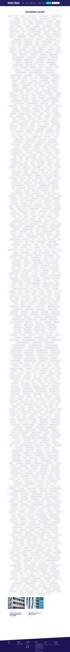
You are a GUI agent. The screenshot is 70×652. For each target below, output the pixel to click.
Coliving (31, 203)
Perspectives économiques (37, 432)
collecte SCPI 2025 (56, 203)
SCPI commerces (20, 501)
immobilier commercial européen (54, 306)
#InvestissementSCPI (28, 75)
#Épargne (37, 44)
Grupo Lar (32, 288)
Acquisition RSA (47, 144)
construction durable (54, 211)
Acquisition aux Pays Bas (31, 139)
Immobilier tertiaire (27, 329)
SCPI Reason (15, 529)
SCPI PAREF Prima (33, 522)
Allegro (40, 157)
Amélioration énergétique (16, 162)
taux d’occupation (52, 563)
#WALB (19, 134)
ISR (44, 363)
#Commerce (12, 36)
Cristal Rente (34, 216)
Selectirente (21, 542)
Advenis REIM (50, 154)
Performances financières (30, 429)
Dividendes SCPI (14, 231)
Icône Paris (35, 298)
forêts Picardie (55, 270)
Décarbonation (32, 218)
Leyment (50, 370)
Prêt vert (39, 447)
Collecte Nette (38, 203)
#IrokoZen (25, 77)
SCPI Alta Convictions (54, 491)
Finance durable (13, 257)
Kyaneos (49, 365)
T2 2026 (35, 560)
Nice (12, 404)
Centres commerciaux (40, 195)
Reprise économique (44, 468)
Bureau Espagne (55, 185)
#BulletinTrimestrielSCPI (31, 29)
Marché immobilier (55, 386)
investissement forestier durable (22, 342)
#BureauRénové (51, 29)
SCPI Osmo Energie (14, 522)
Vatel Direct (13, 586)
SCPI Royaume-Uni (28, 532)
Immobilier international (32, 319)
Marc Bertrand (56, 383)
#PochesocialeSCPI (41, 95)
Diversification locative (42, 226)
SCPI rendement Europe (53, 529)
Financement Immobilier (24, 257)
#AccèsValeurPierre (32, 16)
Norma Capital (43, 404)
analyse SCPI (50, 162)
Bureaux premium (35, 190)
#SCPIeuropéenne (37, 116)
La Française (56, 365)
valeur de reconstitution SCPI (30, 583)
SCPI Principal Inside (47, 527)
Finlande (45, 257)
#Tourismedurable (40, 129)
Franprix (52, 273)
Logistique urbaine (37, 378)
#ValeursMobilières (38, 131)
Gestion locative (27, 280)
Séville (35, 542)
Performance (34, 422)
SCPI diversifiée (14, 506)
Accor (27, 136)
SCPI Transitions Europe (25, 537)
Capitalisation (55, 193)
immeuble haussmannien (45, 301)
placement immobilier (15, 437)
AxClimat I (19, 170)
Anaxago (57, 162)
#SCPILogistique (22, 118)
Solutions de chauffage (15, 550)
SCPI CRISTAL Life (49, 501)
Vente (18, 588)
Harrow (34, 291)
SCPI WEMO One (54, 540)
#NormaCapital (24, 88)
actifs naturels (48, 152)
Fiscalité (58, 257)
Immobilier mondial (47, 322)
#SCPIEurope (29, 116)
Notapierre (15, 406)
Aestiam (14, 157)
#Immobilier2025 (43, 54)
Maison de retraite (14, 383)
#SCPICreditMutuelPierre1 (24, 113)
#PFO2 (27, 93)
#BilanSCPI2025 (19, 26)
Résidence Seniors (54, 468)
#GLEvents (59, 49)
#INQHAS (56, 67)
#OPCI (43, 88)
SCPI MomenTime (23, 519)
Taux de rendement (52, 568)
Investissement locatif (55, 350)
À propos (39, 3)
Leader (53, 368)
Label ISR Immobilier (44, 368)
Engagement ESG (51, 239)
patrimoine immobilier (43, 419)
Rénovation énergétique (16, 468)
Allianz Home (54, 157)
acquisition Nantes (38, 144)
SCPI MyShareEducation (33, 519)
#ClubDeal (29, 34)
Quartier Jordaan (28, 455)
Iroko (33, 363)
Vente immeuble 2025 (46, 588)
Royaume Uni (35, 478)
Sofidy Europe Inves (17, 547)
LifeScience (20, 373)
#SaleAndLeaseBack (25, 108)
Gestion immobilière (56, 278)
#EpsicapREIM (55, 44)
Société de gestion (48, 545)
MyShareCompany (23, 401)
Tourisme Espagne (55, 573)
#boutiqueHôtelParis (13, 29)
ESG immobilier (37, 247)
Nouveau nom (30, 406)
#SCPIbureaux (46, 111)
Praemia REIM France (57, 445)
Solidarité (55, 547)
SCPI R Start (56, 527)
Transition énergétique (25, 578)
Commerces (12, 208)
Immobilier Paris (57, 322)
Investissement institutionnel (42, 350)
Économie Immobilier (40, 234)
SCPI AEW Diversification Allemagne (19, 491)
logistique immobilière (26, 378)
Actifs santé (56, 152)
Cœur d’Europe (24, 203)
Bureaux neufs (18, 190)
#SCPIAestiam (55, 108)
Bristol (41, 180)
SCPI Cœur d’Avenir (14, 499)
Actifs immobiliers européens (16, 152)
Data (23, 3)
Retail (51, 473)
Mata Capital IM (21, 396)
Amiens (25, 162)
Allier (21, 159)
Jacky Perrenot (56, 363)
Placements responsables (43, 437)
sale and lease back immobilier (51, 481)
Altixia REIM (58, 159)
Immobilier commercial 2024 (40, 306)
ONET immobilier (40, 409)
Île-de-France (50, 298)
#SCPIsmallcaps (45, 121)
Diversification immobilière (29, 226)
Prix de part (47, 450)
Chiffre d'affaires (55, 198)
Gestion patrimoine (36, 280)
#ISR (31, 77)
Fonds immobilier (35, 265)
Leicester (59, 368)
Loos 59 (58, 378)
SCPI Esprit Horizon (15, 509)
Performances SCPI (54, 429)
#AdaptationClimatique (44, 18)
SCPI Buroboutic (24, 496)
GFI (49, 280)
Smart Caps (22, 545)
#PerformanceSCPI (13, 93)
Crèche (20, 216)
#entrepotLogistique (28, 44)
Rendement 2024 (19, 463)
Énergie (43, 239)
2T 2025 (51, 134)
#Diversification (39, 39)
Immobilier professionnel (28, 324)
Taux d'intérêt (33, 563)
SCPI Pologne (37, 527)
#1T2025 (16, 16)
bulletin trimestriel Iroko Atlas (18, 185)
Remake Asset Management (46, 460)
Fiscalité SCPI (26, 260)
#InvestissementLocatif (50, 72)
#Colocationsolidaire (56, 34)
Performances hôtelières (43, 429)
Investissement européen (43, 340)
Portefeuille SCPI (55, 442)
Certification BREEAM (51, 195)
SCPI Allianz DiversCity (33, 491)
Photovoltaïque (56, 432)
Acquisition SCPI (56, 144)
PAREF (51, 414)
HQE (11, 298)
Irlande (27, 363)
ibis (22, 298)
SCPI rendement (32, 529)
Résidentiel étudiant (32, 470)
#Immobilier (15, 54)
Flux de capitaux (54, 260)
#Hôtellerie (57, 52)
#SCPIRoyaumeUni (35, 121)
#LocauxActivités (33, 80)
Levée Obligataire (42, 370)
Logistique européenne (15, 378)
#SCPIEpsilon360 (57, 113)
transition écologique (13, 578)
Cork (39, 213)
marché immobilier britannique (40, 388)
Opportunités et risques (25, 411)
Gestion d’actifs (43, 275)
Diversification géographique (16, 226)
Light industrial (28, 373)
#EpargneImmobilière (46, 44)
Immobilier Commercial (27, 306)
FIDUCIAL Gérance (38, 255)
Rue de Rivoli (51, 478)
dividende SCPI (45, 229)
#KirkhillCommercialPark (45, 77)
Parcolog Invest (43, 414)
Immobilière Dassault (28, 332)
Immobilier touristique (52, 329)
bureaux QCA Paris (45, 190)
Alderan (20, 157)
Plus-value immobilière (45, 440)
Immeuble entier (35, 301)
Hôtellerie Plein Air (37, 296)
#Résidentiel (53, 103)
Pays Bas (20, 422)
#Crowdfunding (49, 36)
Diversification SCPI (16, 229)
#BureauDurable (42, 29)
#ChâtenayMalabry (56, 31)
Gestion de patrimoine (14, 278)
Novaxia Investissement (48, 406)
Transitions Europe (48, 578)
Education (42, 236)
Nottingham (22, 406)
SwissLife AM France (16, 560)
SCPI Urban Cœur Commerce (19, 540)
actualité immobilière (33, 154)
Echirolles (21, 234)
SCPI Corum (28, 501)
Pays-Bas (26, 422)
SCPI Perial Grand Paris (55, 522)
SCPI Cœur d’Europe (24, 499)
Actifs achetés (26, 149)
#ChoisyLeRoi (21, 34)
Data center (24, 218)
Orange (58, 411)
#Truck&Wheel (49, 129)
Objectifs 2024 (12, 409)
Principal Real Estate (29, 450)
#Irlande (13, 77)
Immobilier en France (14, 314)
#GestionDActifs (51, 49)
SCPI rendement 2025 (42, 529)
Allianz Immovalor (13, 159)
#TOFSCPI (21, 129)
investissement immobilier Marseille (34, 347)
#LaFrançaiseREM (56, 77)
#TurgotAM (57, 129)
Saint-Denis (58, 478)
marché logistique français (41, 391)
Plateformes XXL (18, 440)
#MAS (35, 85)
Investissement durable (14, 340)
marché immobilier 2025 (16, 388)
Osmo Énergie (12, 414)
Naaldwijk (32, 401)
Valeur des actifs (42, 583)
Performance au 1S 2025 (44, 422)
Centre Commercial (29, 195)
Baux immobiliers (16, 175)
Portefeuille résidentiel (44, 442)
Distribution (55, 221)
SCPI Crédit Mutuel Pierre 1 (38, 501)
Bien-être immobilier (53, 175)
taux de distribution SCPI (41, 568)
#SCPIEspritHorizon (20, 116)
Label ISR (36, 368)
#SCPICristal (34, 113)
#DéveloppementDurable (28, 39)
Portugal (11, 445)
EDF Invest (57, 234)
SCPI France (48, 509)
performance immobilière (54, 424)
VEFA (19, 586)
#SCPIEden (41, 113)
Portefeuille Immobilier (16, 442)
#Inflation (41, 67)
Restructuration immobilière (16, 473)
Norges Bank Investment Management (30, 404)
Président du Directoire (29, 447)
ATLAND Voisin (58, 167)
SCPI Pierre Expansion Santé (17, 527)
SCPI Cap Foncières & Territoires (36, 496)
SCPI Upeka (42, 537)
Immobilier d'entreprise (18, 309)
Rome (18, 478)
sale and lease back (39, 481)
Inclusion (51, 332)
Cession (59, 195)
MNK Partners (57, 396)
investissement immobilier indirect (51, 345)
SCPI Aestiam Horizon (43, 488)
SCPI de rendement (14, 504)
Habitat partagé (55, 288)
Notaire (57, 404)
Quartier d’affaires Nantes (17, 455)
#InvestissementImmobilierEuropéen (36, 72)
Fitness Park (46, 260)
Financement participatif (35, 257)
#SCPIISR (14, 118)
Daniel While (17, 218)
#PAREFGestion (36, 90)
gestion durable (36, 278)
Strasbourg (57, 550)
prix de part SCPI (55, 450)
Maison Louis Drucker (25, 383)
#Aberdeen (23, 16)
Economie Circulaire (29, 234)
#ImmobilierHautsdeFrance (53, 59)
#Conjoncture (32, 36)
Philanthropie (47, 432)
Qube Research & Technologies (52, 455)
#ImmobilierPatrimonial (50, 62)
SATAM (55, 483)
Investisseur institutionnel (55, 360)
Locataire (59, 373)
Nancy (38, 401)
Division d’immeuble (23, 231)
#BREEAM (22, 29)
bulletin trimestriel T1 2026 (44, 185)
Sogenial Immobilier (41, 547)
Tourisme (38, 573)
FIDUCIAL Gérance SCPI (48, 255)
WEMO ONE (58, 591)
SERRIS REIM (29, 542)
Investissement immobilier (49, 342)
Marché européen (45, 386)
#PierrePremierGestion (49, 93)
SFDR (47, 542)
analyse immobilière (41, 162)
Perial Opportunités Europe (23, 432)
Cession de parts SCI (24, 198)
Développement (53, 218)
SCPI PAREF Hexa (24, 522)
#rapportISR (33, 98)
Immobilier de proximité (52, 309)
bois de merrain (57, 177)
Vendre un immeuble (42, 586)
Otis (19, 414)
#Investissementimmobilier (21, 72)
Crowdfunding (49, 216)
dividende (37, 229)
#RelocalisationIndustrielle (52, 98)
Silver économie (58, 542)
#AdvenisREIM (54, 18)
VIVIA (37, 591)
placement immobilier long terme (28, 437)
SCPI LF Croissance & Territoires (40, 514)
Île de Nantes (42, 298)
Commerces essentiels (46, 208)
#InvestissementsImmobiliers (40, 75)
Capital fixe (27, 193)
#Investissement (27, 70)
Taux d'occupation (42, 563)
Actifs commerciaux (35, 149)
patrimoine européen (21, 419)
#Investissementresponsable (16, 75)
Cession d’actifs (14, 198)
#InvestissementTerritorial (54, 75)
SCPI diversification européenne (37, 504)
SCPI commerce (11, 501)
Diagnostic (27, 221)
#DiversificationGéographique (51, 39)
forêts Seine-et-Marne (14, 273)
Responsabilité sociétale (55, 470)
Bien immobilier (37, 175)
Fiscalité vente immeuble (36, 260)
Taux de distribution (18, 568)
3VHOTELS (14, 136)
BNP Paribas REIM (49, 177)
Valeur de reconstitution (17, 583)
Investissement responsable (17, 355)
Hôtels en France (57, 296)
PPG (16, 445)
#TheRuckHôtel (14, 129)
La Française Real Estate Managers (16, 368)
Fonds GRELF (26, 265)
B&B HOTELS (27, 170)
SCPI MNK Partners (13, 519)
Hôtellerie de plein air (14, 296)
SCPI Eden (21, 506)
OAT (56, 406)
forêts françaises (45, 270)
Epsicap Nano (48, 244)
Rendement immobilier (38, 463)
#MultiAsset (50, 85)
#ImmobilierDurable (54, 57)
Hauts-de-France (58, 291)
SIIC (51, 542)
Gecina (16, 275)
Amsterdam (32, 162)
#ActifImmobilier (17, 18)
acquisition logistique (27, 144)
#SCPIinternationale (56, 116)
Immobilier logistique (54, 319)
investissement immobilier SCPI (16, 350)
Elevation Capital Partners (14, 239)
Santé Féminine (40, 483)
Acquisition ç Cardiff (42, 139)
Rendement (11, 463)
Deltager (40, 218)
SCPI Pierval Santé (29, 527)
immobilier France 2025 (45, 314)
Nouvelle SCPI (38, 406)
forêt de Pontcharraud (27, 270)
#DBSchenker (57, 36)
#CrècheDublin (40, 36)
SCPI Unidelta (35, 537)
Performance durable (15, 424)
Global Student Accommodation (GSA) (33, 283)
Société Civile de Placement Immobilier (34, 545)
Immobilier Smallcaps (53, 327)
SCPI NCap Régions (56, 519)
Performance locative (19, 427)
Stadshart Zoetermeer (39, 550)
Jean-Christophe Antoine (26, 365)
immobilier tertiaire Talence (39, 329)
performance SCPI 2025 (51, 427)
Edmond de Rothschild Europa (18, 236)
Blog (43, 3)
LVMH (27, 381)
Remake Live (56, 460)
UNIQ (16, 581)
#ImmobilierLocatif (28, 62)
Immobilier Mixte (38, 322)
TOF (26, 573)
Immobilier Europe (24, 314)
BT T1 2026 (47, 180)
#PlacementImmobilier (14, 95)
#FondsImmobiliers (22, 49)
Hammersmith (27, 291)
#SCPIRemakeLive (55, 118)
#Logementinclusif (54, 80)
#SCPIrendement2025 (25, 121)
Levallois (34, 370)
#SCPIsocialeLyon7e (54, 121)
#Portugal (51, 95)
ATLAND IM (50, 167)
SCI (31, 486)
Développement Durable (17, 221)
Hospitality (34, 293)
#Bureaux (59, 29)
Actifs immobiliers (55, 149)
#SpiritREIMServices (13, 126)
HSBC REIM (17, 298)
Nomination (18, 404)
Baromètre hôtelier (34, 172)
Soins (49, 547)
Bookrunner (15, 180)
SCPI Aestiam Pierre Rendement (55, 488)
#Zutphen (25, 134)
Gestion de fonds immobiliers (54, 275)
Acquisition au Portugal (19, 139)
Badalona (33, 170)
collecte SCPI (47, 203)
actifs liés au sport (29, 152)
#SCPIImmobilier (47, 116)
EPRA (42, 244)
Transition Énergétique (37, 578)
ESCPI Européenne (23, 247)
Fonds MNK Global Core (45, 265)
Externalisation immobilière (44, 252)
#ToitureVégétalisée (30, 129)
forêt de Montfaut (16, 270)
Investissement (18, 337)
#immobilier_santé (23, 54)
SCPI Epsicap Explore (46, 506)
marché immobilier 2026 (27, 388)
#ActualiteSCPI (34, 18)
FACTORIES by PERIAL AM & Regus (17, 255)
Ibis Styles (28, 298)
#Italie (36, 77)
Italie (49, 363)
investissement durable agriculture (28, 340)
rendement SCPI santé (56, 465)
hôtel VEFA (50, 293)
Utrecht (47, 581)
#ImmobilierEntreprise (17, 59)
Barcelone (26, 172)
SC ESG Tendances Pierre (14, 486)
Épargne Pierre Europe (27, 244)
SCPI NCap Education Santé (45, 519)
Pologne (54, 440)
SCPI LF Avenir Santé (27, 514)
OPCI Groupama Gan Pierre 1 (56, 409)
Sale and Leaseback (18, 483)
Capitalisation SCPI (12, 195)
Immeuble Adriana (14, 301)
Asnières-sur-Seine (26, 167)
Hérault (20, 293)
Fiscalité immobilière (16, 260)
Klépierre (43, 365)
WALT (42, 591)
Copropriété (25, 213)
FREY (11, 275)
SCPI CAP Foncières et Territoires (51, 496)
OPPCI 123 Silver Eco (14, 411)
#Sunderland (32, 126)
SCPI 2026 (58, 486)
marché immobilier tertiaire (28, 391)
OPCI (47, 409)
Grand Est (57, 283)
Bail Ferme (49, 170)
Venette (12, 588)
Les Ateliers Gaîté (14, 370)
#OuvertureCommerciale (18, 90)
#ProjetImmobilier (24, 98)
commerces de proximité (34, 208)
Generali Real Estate (24, 275)
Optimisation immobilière (49, 411)
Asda (19, 167)
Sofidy (56, 545)
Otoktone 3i (25, 414)
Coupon (49, 213)
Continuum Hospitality (15, 213)
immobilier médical (28, 322)
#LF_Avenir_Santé (24, 80)
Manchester (42, 383)
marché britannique (15, 386)
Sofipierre (33, 547)
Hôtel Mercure (42, 293)
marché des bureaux (26, 386)
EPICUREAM (36, 244)
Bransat (21, 180)
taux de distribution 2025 (29, 568)
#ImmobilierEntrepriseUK (28, 59)
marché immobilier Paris (15, 391)
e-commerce (13, 234)
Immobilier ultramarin (17, 332)
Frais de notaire (34, 273)
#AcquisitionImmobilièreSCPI (56, 16)
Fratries (59, 273)
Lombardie (46, 378)
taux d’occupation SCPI (56, 565)
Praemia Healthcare (39, 445)
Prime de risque (47, 447)
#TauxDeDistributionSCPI (42, 126)
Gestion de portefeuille (25, 278)
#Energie (19, 44)
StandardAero (49, 550)
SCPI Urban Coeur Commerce (32, 540)
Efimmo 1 (48, 236)
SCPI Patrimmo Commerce (43, 522)
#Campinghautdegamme (15, 31)
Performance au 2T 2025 (55, 422)
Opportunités (33, 3)
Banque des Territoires (16, 172)
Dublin (31, 231)
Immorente (37, 332)
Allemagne (47, 157)
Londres (52, 378)
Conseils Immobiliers (43, 211)
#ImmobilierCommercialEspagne (18, 57)
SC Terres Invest (25, 486)
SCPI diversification (24, 504)
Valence (53, 581)
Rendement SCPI (14, 465)
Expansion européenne (25, 252)
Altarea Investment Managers (37, 159)
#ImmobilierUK (14, 67)
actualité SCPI (42, 154)
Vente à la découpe (25, 588)
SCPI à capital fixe (12, 488)
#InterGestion (18, 70)
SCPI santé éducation (45, 532)
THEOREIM (21, 573)
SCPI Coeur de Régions (46, 499)
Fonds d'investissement (16, 265)
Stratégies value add (48, 555)
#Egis (14, 44)
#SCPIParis (40, 118)
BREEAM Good (34, 180)
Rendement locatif (48, 463)
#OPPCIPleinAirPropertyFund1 (52, 88)
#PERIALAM (21, 93)
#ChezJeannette (13, 34)
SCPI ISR (13, 514)
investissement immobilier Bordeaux (19, 345)
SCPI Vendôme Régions (44, 540)
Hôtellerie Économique (25, 296)
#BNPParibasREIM (36, 26)
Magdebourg (39, 381)
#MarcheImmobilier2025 (26, 85)
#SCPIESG (11, 116)
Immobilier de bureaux (41, 309)
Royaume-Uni (43, 478)
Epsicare (15, 247)
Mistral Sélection (48, 396)
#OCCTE (31, 88)
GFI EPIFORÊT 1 (55, 280)
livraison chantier (42, 373)
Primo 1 (54, 447)
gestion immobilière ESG (16, 280)
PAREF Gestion (57, 414)
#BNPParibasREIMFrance (47, 26)
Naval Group (44, 401)
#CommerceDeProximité (21, 36)
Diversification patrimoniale (54, 226)
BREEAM (28, 180)
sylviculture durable (27, 560)
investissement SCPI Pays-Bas (52, 355)
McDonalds (29, 396)
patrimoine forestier (32, 419)
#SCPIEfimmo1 (48, 113)
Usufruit (41, 581)
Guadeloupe (39, 288)
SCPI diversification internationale (52, 504)
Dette (46, 218)
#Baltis (12, 26)
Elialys (33, 239)
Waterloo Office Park (50, 591)
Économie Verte (50, 234)
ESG (30, 247)
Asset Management (36, 167)
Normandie (51, 404)
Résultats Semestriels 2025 (42, 473)
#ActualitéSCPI (25, 18)
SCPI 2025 (52, 486)
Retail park (57, 473)
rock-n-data (12, 478)
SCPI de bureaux (58, 501)
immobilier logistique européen (16, 322)
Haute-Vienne (49, 291)
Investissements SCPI (43, 360)
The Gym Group (14, 573)
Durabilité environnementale (47, 231)
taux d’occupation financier (15, 565)
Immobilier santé (28, 327)
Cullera (57, 216)
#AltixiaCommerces (49, 21)
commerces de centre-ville (22, 208)
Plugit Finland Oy (27, 440)
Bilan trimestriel (13, 177)
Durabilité (37, 231)
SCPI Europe (24, 509)
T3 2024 (41, 560)
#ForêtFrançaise (32, 49)
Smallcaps (15, 545)
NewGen (59, 401)
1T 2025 (36, 134)
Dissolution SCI (47, 221)
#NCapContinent (15, 88)
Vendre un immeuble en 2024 (54, 586)
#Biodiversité (27, 26)
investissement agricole (38, 337)
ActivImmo (24, 154)
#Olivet (37, 88)
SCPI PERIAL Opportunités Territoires (50, 524)
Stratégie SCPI (25, 555)
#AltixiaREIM (58, 21)
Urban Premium (34, 581)
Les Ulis (28, 370)
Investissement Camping (50, 337)
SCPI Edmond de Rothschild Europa (32, 506)
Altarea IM (27, 159)
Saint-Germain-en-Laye (17, 481)
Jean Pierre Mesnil (15, 365)
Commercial (14, 211)
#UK (12, 131)
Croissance (42, 216)
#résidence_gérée (44, 103)
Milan (41, 396)
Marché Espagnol (36, 386)
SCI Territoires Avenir (39, 486)
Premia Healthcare (18, 447)
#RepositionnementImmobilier (32, 103)
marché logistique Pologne (54, 391)
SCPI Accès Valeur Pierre (31, 488)
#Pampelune (28, 90)
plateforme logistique (55, 437)
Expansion (16, 252)
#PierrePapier (39, 93)
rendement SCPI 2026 (44, 465)
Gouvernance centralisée (47, 283)
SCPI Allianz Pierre (43, 491)
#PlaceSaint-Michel (25, 95)
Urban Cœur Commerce (24, 581)
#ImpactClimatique (23, 67)
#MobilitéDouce (42, 85)
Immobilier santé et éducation (40, 327)
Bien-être (45, 175)
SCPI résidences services (17, 532)
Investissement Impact (29, 350)
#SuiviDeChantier (23, 126)
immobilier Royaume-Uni (18, 327)
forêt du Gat (36, 270)
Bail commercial (41, 170)
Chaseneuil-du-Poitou (45, 198)
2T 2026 (57, 134)
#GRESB (19, 52)
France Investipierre (44, 273)
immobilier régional (40, 324)
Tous (11, 16)
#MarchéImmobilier (15, 85)
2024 (46, 134)
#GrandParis (12, 52)
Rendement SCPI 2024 (23, 465)
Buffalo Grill (55, 180)
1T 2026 (41, 134)
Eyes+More (54, 252)
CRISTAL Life (27, 216)
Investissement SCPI (40, 355)
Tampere (25, 563)
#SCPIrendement (15, 121)
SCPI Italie (19, 514)
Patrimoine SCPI (13, 422)
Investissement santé (30, 355)
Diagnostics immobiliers (36, 221)
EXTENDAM (34, 252)
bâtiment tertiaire (45, 172)
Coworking (14, 216)
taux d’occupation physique (44, 565)
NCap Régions (52, 401)
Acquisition (55, 136)
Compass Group (33, 211)
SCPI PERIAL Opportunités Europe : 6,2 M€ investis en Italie (39, 648)
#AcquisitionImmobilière (43, 16)
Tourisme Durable (46, 573)
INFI (56, 332)
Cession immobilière (34, 198)
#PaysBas (55, 90)
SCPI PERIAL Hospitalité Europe (19, 524)
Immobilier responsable (51, 324)
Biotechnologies (22, 177)
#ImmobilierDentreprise (43, 57)
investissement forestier (56, 340)
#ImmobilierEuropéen (40, 59)
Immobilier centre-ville (14, 306)
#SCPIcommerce (13, 113)
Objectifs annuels (21, 409)
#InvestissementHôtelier (50, 70)
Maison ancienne (53, 381)
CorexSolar (32, 213)
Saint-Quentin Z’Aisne (28, 481)
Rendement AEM (28, 463)
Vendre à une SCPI (32, 586)
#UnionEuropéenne (19, 131)
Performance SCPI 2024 (40, 427)
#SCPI (42, 108)
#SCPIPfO (47, 118)
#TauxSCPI (52, 126)
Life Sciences (12, 373)
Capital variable (47, 193)
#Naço (57, 85)
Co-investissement (14, 203)
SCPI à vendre (21, 488)
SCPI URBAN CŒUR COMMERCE (53, 537)
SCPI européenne (32, 509)
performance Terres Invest (17, 429)
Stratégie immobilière (16, 555)
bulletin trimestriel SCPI (31, 185)
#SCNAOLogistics (35, 108)
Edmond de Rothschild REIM (32, 236)
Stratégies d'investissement (36, 555)
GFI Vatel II (21, 283)
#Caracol (24, 31)
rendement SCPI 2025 (34, 465)
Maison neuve (34, 383)
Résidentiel (23, 470)
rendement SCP (58, 463)
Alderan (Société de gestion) (30, 157)
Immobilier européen (34, 314)
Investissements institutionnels (30, 360)
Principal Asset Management (17, 450)
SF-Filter (41, 542)
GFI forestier (13, 283)
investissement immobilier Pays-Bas (50, 347)
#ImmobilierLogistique (39, 62)
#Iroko (19, 77)
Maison (46, 381)
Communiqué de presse (23, 211)
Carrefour (21, 195)
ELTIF (38, 239)
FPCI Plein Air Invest (24, 273)
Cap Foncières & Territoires (17, 193)
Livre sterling (51, 373)
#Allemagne (30, 21)
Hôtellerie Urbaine (47, 296)
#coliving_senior (46, 34)
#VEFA (58, 131)
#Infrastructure (49, 67)
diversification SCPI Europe (28, 229)
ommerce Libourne (31, 409)
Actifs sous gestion (15, 154)
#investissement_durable (38, 70)
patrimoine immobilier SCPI (55, 419)
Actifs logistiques (39, 152)
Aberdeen (21, 136)
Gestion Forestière (46, 278)
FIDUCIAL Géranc (29, 255)
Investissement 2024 (27, 337)
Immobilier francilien (56, 314)
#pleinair (33, 95)
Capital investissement (37, 193)
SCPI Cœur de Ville (56, 499)
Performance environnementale (29, 424)
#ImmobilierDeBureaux (31, 57)
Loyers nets (16, 381)
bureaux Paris (26, 190)
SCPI (47, 486)
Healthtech (13, 293)
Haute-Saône (41, 291)
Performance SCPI (29, 427)
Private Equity (39, 450)
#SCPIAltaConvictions (26, 111)
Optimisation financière (37, 411)
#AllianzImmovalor (39, 21)
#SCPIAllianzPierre (15, 111)
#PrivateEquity (15, 98)
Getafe (45, 280)
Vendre (27, 3)
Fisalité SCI (52, 257)
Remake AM (36, 460)
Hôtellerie (57, 293)
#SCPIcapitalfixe (55, 111)
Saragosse (48, 483)
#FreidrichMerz (41, 49)
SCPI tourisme (15, 537)
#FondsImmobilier (13, 49)
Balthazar (56, 170)
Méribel (35, 396)
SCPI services (54, 532)
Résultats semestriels (29, 473)
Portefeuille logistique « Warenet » (30, 442)
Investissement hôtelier (36, 342)
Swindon (57, 555)
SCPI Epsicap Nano (56, 506)
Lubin (22, 381)
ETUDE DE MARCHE (53, 247)
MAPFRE (49, 383)
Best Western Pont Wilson (27, 175)
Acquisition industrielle (15, 144)
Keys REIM (36, 365)
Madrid (32, 381)
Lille (35, 373)
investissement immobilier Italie (19, 347)
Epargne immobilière (16, 244)
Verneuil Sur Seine (13, 591)
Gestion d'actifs (34, 275)
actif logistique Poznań (16, 149)
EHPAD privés (55, 236)
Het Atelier (27, 293)
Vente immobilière (56, 588)
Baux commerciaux (54, 172)
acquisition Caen (53, 139)
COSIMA (44, 213)
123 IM (31, 134)
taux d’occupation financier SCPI (29, 565)
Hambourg (20, 291)
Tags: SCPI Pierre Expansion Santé (51, 560)
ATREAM (13, 170)
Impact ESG (44, 332)
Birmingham (30, 177)
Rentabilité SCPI (34, 468)
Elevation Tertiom (25, 239)
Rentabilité (27, 468)
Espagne (44, 247)
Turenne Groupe (58, 578)
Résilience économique (43, 470)
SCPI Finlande (40, 509)
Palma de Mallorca (33, 414)
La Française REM (29, 368)
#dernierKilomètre (17, 39)
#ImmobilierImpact (18, 62)
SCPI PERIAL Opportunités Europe (34, 524)
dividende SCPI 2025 (54, 229)
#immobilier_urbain (33, 54)
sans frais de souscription (30, 483)
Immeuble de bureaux (25, 301)
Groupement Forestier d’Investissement (19, 288)
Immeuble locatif (56, 301)
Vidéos (21, 591)
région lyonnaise (28, 460)
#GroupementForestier (38, 52)
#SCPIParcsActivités (31, 118)
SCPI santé (37, 532)
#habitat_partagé (49, 52)
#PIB (32, 93)
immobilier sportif (17, 329)
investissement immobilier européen (35, 345)
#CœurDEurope (37, 34)
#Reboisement (41, 98)
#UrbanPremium (29, 131)
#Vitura (13, 134)
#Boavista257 (57, 26)
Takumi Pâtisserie (18, 563)
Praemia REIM (48, 445)
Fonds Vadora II (55, 265)
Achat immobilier (47, 136)
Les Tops (22, 370)
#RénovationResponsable (19, 103)
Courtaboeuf (56, 213)
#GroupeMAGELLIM (27, 52)
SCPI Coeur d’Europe (34, 499)
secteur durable (12, 542)
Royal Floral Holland (26, 478)
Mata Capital (13, 396)
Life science (57, 370)
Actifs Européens (45, 149)
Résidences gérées (14, 470)
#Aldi (24, 21)
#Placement (58, 93)
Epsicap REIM (56, 244)
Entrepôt (59, 239)
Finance (57, 255)
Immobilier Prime (18, 324)
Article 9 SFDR (12, 167)
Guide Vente (47, 288)
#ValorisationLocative (50, 131)
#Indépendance (33, 67)
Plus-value (36, 440)
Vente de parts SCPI (35, 588)
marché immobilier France (54, 388)
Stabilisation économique (27, 550)
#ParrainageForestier (46, 90)
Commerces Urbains (57, 208)
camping (53, 190)
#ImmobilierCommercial (53, 54)
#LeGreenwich (14, 80)
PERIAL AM (13, 432)
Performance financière (42, 424)
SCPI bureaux (15, 496)
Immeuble (58, 298)
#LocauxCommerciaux (44, 80)
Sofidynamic (26, 547)
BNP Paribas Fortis (39, 177)
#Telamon (58, 126)
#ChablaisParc (47, 31)
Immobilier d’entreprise (29, 309)
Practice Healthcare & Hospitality (26, 445)
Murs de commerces (13, 401)
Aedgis (57, 154)
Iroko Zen (39, 363)
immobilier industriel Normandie (19, 319)
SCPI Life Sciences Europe (54, 514)
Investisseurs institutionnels (17, 363)
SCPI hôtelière (56, 509)
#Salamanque (15, 108)
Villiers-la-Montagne (29, 591)
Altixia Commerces (49, 159)
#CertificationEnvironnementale (35, 31)
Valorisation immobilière (53, 583)
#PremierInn (58, 95)
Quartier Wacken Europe (39, 455)
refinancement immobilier (17, 460)
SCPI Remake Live (23, 529)
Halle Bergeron (12, 291)
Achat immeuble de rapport (36, 136)
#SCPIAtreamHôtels (37, 111)
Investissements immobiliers (15, 360)
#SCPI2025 (47, 108)
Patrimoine (13, 419)
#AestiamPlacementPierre (15, 21)
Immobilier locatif (43, 319)
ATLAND (44, 167)
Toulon (31, 573)
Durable (57, 231)
